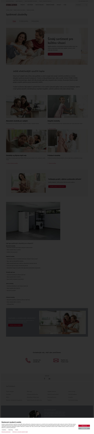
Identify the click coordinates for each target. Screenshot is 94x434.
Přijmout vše (84, 425)
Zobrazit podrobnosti (6, 431)
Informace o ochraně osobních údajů (20, 431)
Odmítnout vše (84, 428)
